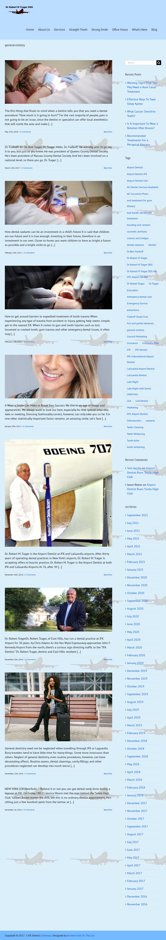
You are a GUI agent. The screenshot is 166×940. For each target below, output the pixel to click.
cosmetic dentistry (137, 231)
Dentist (152, 244)
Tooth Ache (133, 440)
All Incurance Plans (137, 193)
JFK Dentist (141, 349)
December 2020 (137, 577)
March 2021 (134, 554)
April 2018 (133, 772)
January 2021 (135, 569)
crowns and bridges (138, 238)
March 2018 (134, 780)
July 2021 (133, 523)
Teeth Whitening (136, 433)
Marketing (132, 407)
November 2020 (137, 585)
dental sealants (135, 244)
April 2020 (133, 640)
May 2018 (133, 764)
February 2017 (136, 881)
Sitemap (46, 935)
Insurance (132, 343)
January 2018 (135, 795)
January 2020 (135, 663)
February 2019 (136, 733)
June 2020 (133, 624)
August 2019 (135, 702)
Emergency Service (137, 303)
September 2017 (137, 826)
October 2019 (135, 686)
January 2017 (135, 889)
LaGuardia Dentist (137, 375)
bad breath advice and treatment (139, 215)
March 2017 (134, 873)
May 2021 (133, 538)
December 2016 (137, 896)
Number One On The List (80, 935)
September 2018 (137, 756)
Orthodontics (134, 420)
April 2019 (133, 717)
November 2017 (137, 811)
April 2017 (133, 865)
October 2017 (135, 819)
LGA (129, 400)
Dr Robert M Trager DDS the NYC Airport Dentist (142, 274)
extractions (133, 310)
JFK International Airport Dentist (140, 359)
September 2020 (137, 601)
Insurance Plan (150, 343)
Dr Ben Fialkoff (135, 251)
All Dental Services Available (142, 187)
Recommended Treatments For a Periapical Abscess (138, 140)
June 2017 (133, 850)
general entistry (135, 330)
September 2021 (137, 515)
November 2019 (137, 678)
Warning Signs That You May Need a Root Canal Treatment (142, 87)
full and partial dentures (140, 323)
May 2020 (133, 632)
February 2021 (136, 562)
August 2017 (135, 834)
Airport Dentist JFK (137, 174)
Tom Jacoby (134, 468)
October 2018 (135, 748)
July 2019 (133, 710)
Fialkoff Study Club (137, 316)
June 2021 (133, 531)
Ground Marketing (137, 336)
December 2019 (137, 671)
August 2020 (135, 608)
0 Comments (25, 132)
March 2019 (134, 725)
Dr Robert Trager (136, 283)
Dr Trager (154, 283)
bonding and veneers (138, 224)
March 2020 (134, 647)
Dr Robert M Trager (137, 258)
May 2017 (133, 857)
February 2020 (136, 655)
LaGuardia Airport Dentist (140, 368)
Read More (108, 132)
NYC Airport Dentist (137, 414)
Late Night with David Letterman (139, 391)
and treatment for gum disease (139, 203)
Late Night (132, 381)
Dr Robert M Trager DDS (140, 264)
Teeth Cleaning (135, 427)
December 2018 (137, 741)
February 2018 (136, 787)
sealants (150, 420)
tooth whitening (136, 447)
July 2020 (133, 616)
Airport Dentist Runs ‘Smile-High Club (143, 472)
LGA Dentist (142, 400)
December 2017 (137, 803)
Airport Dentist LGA (137, 180)
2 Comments (30, 659)
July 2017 (133, 842)
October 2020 (135, 593)
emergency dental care (139, 296)
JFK (129, 349)
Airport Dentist (135, 167)
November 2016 (137, 904)
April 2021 (133, 546)
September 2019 (137, 694)
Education (132, 290)
